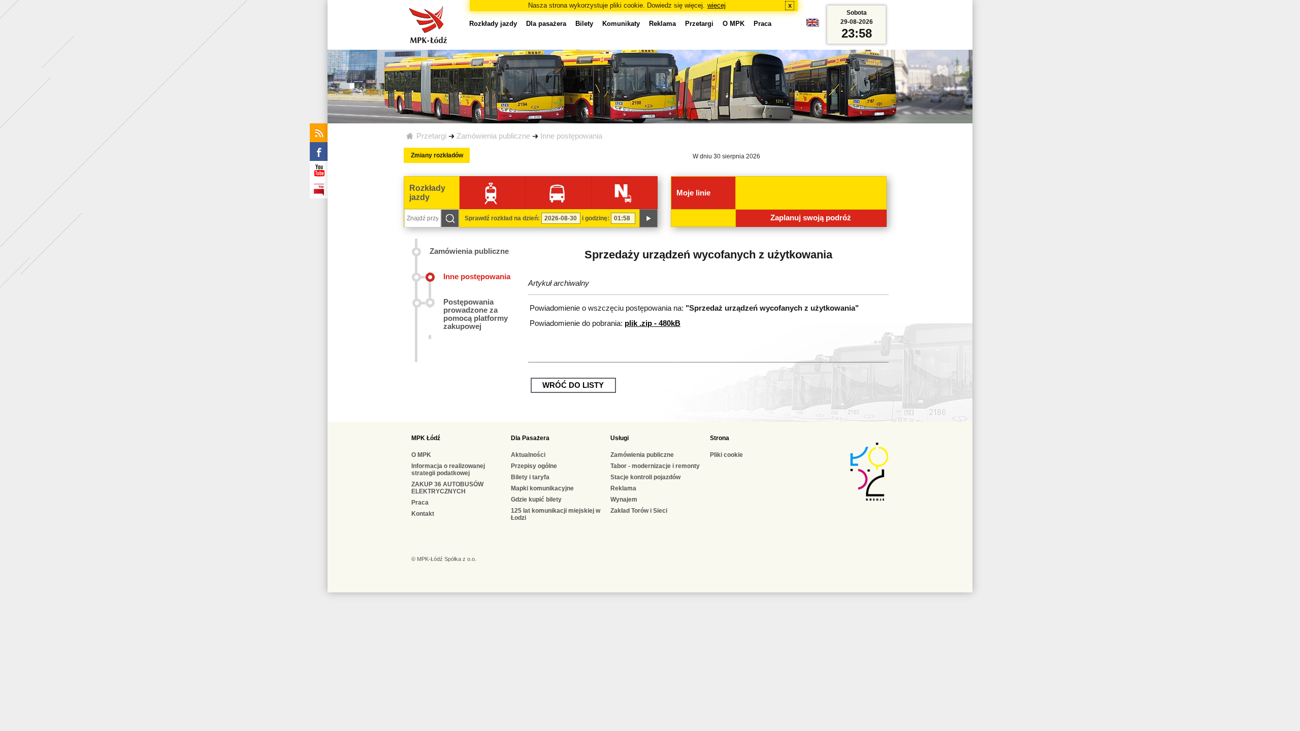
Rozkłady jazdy (493, 23)
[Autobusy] (557, 193)
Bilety (584, 23)
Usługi (619, 438)
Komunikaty (621, 23)
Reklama (662, 23)
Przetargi (431, 136)
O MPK (733, 23)
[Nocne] (623, 193)
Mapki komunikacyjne (542, 488)
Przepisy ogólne (534, 466)
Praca (762, 23)
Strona (719, 438)
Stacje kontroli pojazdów (645, 477)
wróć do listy (573, 385)
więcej (716, 5)
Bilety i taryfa (530, 477)
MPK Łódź (425, 438)
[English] (812, 25)
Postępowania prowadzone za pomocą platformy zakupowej (475, 314)
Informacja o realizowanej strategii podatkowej (448, 469)
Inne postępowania (571, 136)
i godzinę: (595, 218)
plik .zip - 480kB (652, 323)
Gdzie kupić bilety (536, 499)
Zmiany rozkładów (437, 155)
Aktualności (528, 454)
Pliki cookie (726, 454)
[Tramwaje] (491, 193)
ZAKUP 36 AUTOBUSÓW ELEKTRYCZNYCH (447, 488)
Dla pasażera (546, 23)
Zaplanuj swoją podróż (810, 218)
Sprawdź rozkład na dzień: (502, 218)
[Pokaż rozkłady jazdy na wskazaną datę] (648, 218)
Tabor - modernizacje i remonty (655, 466)
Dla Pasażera (530, 438)
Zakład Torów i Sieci (638, 510)
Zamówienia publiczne (493, 136)
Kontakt (422, 513)
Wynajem (623, 499)
